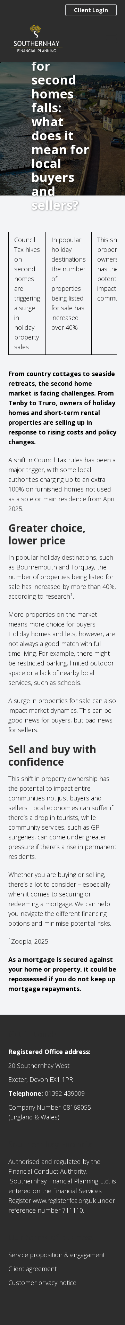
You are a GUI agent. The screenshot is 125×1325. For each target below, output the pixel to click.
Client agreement (32, 1268)
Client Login (91, 10)
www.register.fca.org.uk (64, 1200)
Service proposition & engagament (56, 1255)
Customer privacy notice (42, 1282)
